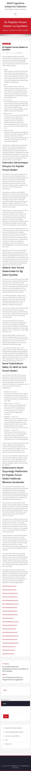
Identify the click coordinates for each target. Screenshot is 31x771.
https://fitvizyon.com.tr (8, 653)
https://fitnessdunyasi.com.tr (9, 632)
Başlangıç (5, 30)
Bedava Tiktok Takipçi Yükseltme (13, 728)
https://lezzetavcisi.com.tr (9, 646)
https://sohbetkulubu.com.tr (9, 611)
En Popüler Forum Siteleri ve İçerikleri (18, 30)
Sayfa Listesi (8, 744)
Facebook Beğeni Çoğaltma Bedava (14, 732)
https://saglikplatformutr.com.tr (10, 621)
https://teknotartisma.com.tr (9, 639)
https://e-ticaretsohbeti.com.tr (10, 593)
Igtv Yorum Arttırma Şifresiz (12, 736)
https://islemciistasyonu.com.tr (10, 636)
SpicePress (25, 766)
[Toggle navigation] (15, 14)
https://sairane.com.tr (8, 618)
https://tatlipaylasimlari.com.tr (10, 614)
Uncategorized (19, 53)
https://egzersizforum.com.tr (9, 625)
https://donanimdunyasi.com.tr (10, 643)
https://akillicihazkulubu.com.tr (10, 600)
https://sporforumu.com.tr (9, 628)
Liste (6, 740)
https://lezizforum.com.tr (8, 650)
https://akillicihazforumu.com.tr (10, 604)
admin (7, 53)
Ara (4, 704)
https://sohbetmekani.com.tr (9, 607)
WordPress (15, 766)
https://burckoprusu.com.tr (9, 586)
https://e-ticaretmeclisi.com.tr (9, 596)
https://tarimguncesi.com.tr (9, 589)
